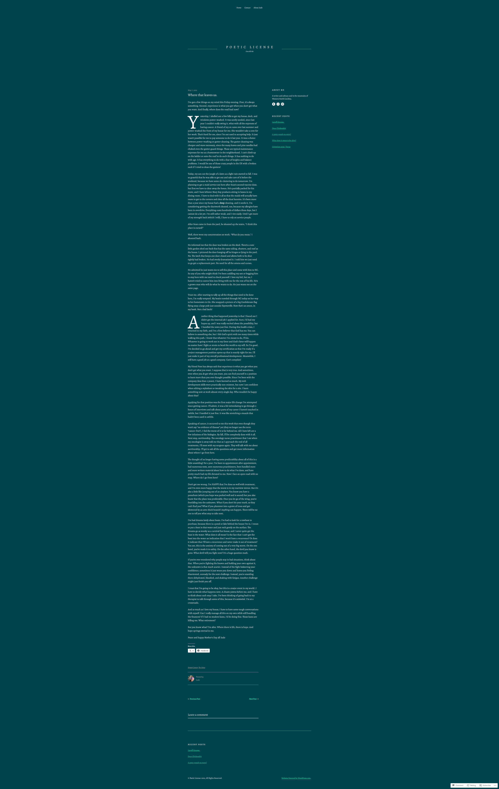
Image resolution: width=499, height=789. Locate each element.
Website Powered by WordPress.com (295, 778)
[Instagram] (282, 104)
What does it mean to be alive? (284, 140)
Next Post (253, 699)
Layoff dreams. (278, 122)
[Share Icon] (278, 104)
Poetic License (250, 47)
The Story (201, 667)
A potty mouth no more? (281, 134)
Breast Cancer (193, 667)
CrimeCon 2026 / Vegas (281, 146)
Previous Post (195, 699)
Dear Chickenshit (279, 128)
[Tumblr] (273, 104)
